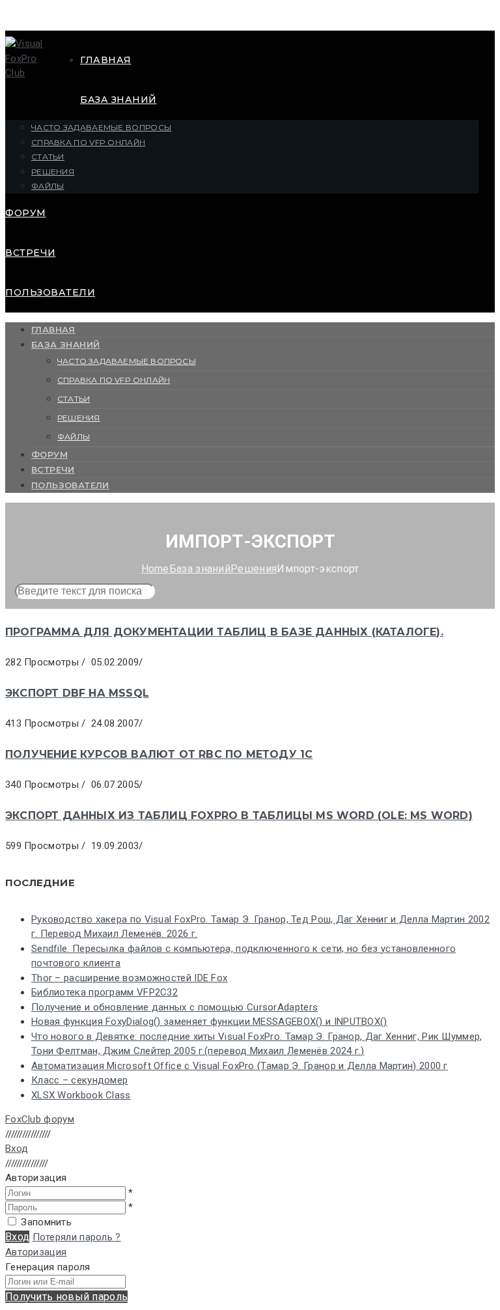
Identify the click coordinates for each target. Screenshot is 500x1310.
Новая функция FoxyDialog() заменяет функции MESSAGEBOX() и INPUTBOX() (209, 1021)
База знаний (118, 99)
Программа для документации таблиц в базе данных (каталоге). (224, 632)
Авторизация (35, 1252)
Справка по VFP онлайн (88, 142)
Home (155, 569)
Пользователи (50, 292)
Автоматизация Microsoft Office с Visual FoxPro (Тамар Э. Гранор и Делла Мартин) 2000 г (239, 1066)
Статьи (47, 156)
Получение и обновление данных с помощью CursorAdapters (174, 1007)
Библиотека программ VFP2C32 (104, 992)
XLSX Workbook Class (81, 1095)
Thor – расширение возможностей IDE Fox (129, 978)
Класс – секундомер (79, 1080)
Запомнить (46, 1222)
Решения (52, 171)
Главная (106, 60)
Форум (25, 213)
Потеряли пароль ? (77, 1237)
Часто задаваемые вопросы (101, 127)
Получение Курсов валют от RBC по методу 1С (158, 754)
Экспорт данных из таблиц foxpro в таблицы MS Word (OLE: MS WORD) (239, 815)
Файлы (47, 186)
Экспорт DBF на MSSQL (77, 693)
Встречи (30, 252)
